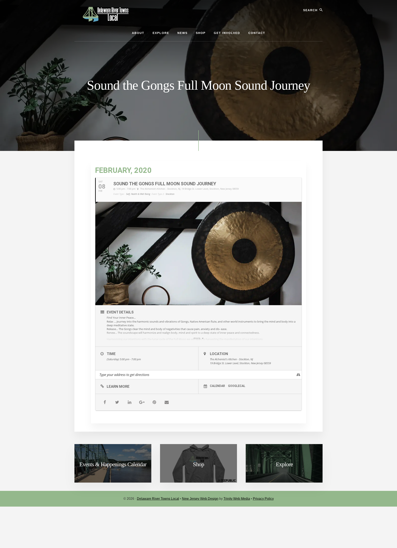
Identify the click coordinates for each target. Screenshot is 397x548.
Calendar (217, 386)
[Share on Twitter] (117, 402)
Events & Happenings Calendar (112, 464)
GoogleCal (236, 386)
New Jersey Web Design (200, 498)
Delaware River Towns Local (158, 498)
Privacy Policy (263, 498)
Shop (198, 464)
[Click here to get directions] (298, 374)
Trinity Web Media (237, 498)
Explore (284, 464)
